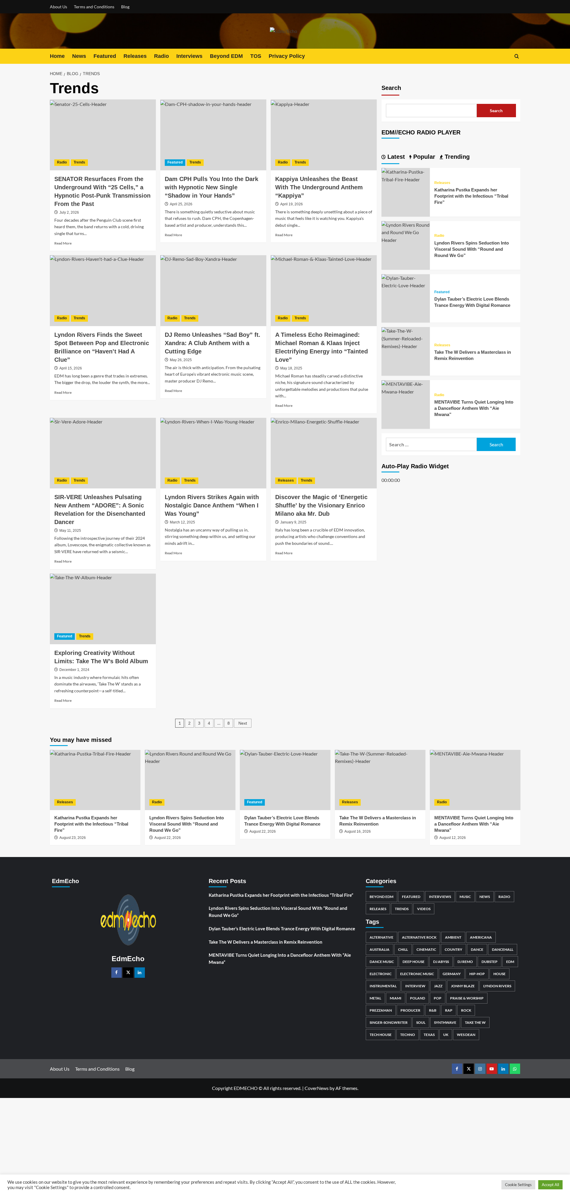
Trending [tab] (456, 156)
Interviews (189, 56)
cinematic (426, 949)
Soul (420, 1022)
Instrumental (383, 986)
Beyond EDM (226, 56)
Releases (135, 56)
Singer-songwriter (389, 1022)
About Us (58, 6)
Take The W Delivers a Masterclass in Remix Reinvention (265, 942)
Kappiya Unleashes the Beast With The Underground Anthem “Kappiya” (319, 187)
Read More (63, 243)
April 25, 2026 (181, 204)
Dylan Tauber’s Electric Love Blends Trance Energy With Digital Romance (282, 928)
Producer (410, 1010)
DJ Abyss (441, 961)
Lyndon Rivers (497, 986)
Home (57, 56)
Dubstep (490, 961)
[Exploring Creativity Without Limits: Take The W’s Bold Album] (103, 609)
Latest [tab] (395, 156)
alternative (381, 937)
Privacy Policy (287, 56)
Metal (375, 998)
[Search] (516, 56)
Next (242, 723)
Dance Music (382, 961)
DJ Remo (465, 961)
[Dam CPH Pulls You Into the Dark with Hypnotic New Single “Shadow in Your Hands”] (213, 134)
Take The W (475, 1022)
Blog (125, 6)
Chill (403, 949)
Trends (79, 162)
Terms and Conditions (94, 6)
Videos (423, 909)
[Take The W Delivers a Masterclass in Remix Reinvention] (405, 338)
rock (466, 1010)
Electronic (381, 974)
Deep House (414, 961)
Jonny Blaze (463, 986)
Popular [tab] (423, 156)
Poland (417, 998)
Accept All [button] (550, 1184)
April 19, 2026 (291, 204)
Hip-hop (477, 974)
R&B (432, 1010)
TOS (255, 56)
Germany (452, 974)
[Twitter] (128, 972)
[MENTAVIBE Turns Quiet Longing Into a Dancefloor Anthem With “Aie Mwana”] (405, 387)
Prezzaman (381, 1010)
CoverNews (317, 1088)
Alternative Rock (419, 937)
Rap (448, 1010)
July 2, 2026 (69, 212)
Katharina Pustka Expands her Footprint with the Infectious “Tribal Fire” (471, 196)
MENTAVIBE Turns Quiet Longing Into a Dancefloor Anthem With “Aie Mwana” (473, 408)
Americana (481, 937)
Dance (477, 949)
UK (445, 1034)
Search (391, 88)
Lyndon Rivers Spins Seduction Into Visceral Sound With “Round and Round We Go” (471, 249)
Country (453, 949)
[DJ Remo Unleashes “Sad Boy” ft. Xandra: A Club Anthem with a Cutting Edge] (213, 290)
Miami (395, 998)
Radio (161, 56)
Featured (105, 56)
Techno (407, 1034)
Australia (380, 949)
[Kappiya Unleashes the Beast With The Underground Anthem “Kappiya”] (324, 134)
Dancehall (502, 949)
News (79, 56)
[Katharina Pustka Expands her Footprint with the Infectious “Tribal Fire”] (405, 175)
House (499, 974)
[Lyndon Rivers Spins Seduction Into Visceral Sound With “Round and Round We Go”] (405, 232)
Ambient (453, 937)
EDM (510, 961)
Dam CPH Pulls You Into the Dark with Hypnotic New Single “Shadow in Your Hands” (211, 187)
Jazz (438, 986)
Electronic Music (417, 974)
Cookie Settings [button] (518, 1184)
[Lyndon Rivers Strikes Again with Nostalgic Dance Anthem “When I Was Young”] (213, 453)
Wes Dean (466, 1034)
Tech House (381, 1034)
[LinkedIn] (139, 972)
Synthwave (445, 1022)
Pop (437, 998)
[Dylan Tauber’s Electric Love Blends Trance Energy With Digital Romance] (405, 281)
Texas (429, 1034)
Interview (415, 986)
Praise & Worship (467, 998)
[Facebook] (116, 972)
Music (465, 896)
